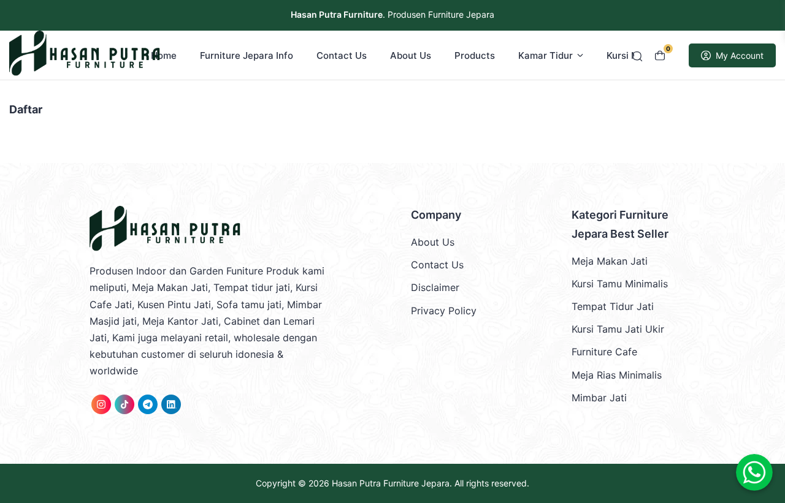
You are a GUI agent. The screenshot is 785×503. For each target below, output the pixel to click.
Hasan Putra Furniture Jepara (391, 483)
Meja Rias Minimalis (617, 375)
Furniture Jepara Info (246, 55)
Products (474, 55)
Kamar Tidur (545, 55)
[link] (101, 404)
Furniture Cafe (604, 352)
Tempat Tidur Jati (613, 306)
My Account (740, 55)
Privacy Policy (444, 310)
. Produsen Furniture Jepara (392, 14)
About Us (410, 55)
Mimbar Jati (599, 397)
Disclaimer (435, 287)
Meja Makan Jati (610, 261)
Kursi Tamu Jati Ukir (618, 329)
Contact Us (341, 55)
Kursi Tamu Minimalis (620, 284)
